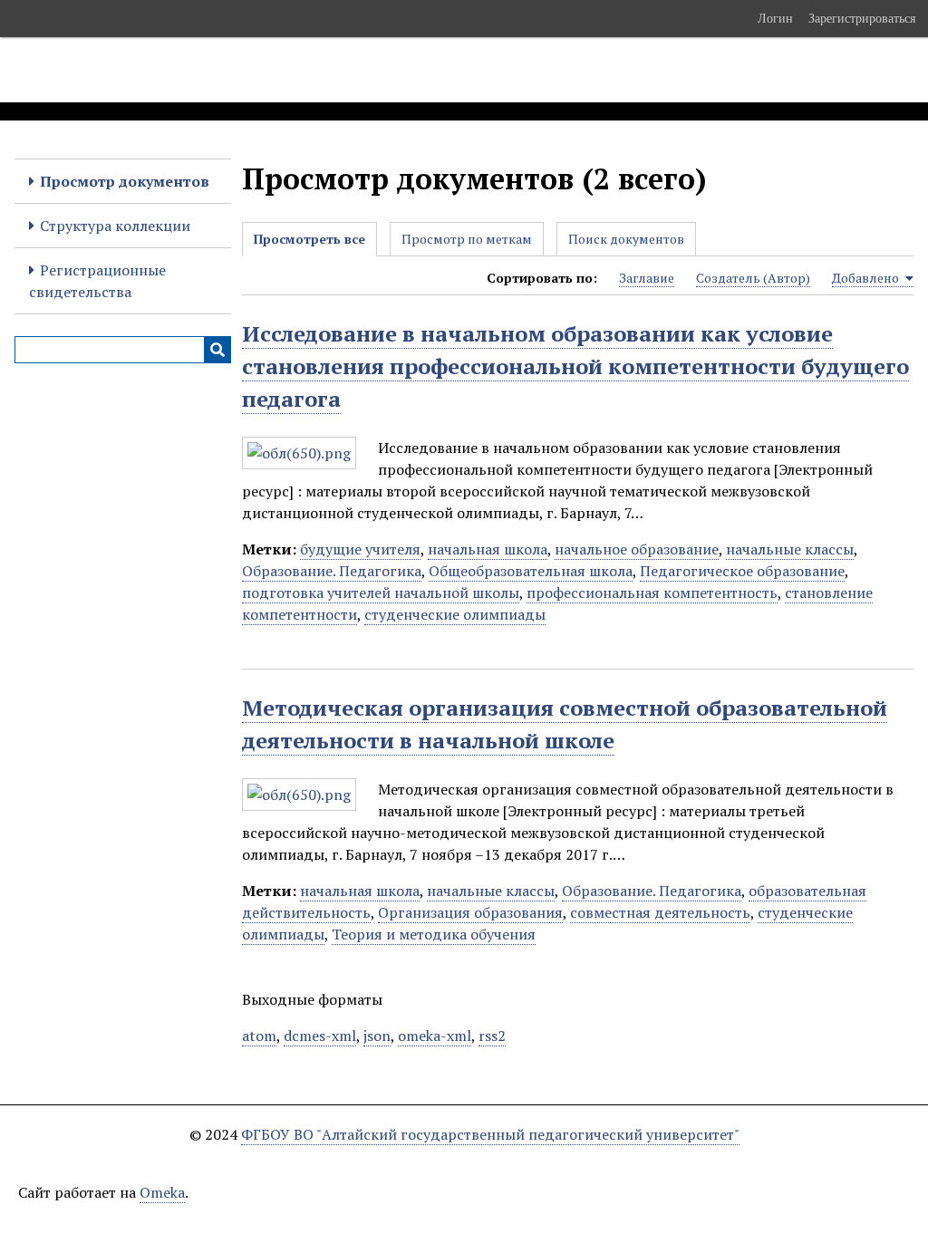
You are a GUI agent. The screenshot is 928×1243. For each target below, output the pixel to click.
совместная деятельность (660, 912)
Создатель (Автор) (753, 277)
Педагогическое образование (742, 571)
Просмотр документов (124, 181)
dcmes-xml (320, 1035)
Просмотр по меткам (466, 238)
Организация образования (470, 912)
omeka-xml (434, 1035)
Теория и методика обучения (434, 934)
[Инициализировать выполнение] (217, 349)
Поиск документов (626, 238)
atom (259, 1035)
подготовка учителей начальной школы (380, 592)
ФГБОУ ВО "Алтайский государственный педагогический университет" (490, 1134)
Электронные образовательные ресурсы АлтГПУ (338, 70)
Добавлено (867, 277)
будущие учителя (360, 549)
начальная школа (487, 549)
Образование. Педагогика (331, 571)
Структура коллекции (115, 226)
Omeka (162, 1192)
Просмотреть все (309, 238)
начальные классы (790, 549)
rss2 (492, 1035)
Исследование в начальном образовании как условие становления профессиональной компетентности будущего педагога (575, 366)
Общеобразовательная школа (531, 571)
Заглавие (646, 277)
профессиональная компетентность (652, 592)
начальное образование (637, 549)
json (377, 1035)
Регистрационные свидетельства (97, 281)
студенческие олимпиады (455, 614)
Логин (775, 18)
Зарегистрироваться (861, 18)
